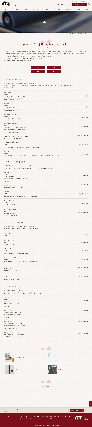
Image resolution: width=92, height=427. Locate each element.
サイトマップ (52, 419)
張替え (49, 386)
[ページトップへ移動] (86, 410)
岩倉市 (43, 386)
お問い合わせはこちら (80, 4)
